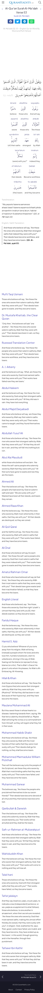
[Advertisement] (21, 55)
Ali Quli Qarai (9, 526)
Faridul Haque (10, 620)
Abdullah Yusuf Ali (12, 433)
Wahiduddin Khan (12, 853)
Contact (19, 990)
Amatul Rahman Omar (15, 572)
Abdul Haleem (10, 387)
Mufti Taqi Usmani (12, 294)
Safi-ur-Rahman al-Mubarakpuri (21, 829)
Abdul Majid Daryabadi (15, 409)
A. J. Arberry (8, 366)
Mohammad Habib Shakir (17, 732)
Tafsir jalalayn (10, 895)
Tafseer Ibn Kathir (12, 948)
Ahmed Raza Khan (12, 505)
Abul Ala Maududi (12, 457)
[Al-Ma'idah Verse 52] (2, 8)
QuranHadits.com (24, 985)
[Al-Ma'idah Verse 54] (40, 8)
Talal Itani (7, 874)
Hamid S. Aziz (9, 641)
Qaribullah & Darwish (14, 808)
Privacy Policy (29, 990)
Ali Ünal (6, 547)
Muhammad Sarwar (13, 784)
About (10, 990)
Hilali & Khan (9, 678)
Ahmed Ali (8, 481)
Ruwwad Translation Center (18, 342)
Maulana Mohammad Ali (16, 705)
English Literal (10, 599)
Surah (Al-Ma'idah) (21, 16)
